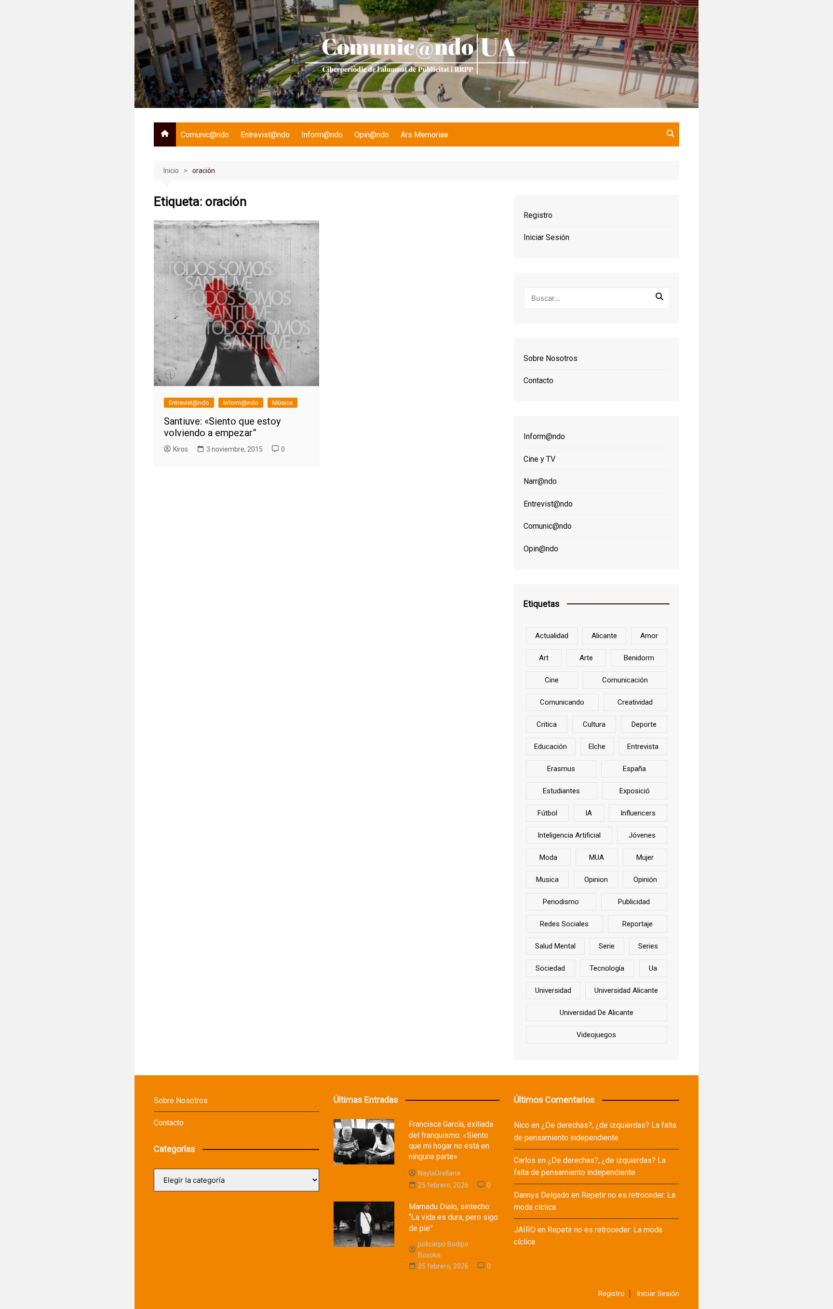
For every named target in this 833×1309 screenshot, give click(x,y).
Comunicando (562, 702)
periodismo (561, 901)
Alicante (604, 635)
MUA (596, 857)
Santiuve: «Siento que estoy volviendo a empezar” (222, 427)
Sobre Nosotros (551, 358)
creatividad (635, 702)
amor (649, 635)
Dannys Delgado (541, 1195)
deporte (644, 724)
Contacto (538, 380)
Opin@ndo (371, 134)
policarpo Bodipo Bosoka (443, 1249)
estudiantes (561, 791)
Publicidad (634, 901)
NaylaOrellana (439, 1173)
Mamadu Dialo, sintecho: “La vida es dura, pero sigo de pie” (453, 1217)
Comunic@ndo (205, 134)
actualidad (551, 635)
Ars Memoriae (424, 134)
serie (607, 946)
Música (282, 402)
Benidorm (639, 658)
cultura (594, 724)
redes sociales (564, 924)
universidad (553, 990)
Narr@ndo (540, 481)
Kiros (180, 449)
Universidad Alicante (626, 990)
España (634, 768)
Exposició (634, 791)
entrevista (642, 746)
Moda (548, 857)
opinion (596, 879)
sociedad (550, 968)
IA (588, 813)
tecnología (607, 968)
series (648, 946)
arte (586, 658)
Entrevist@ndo (265, 134)
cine (552, 680)
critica (547, 724)
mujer (645, 857)
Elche (597, 746)
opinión (645, 879)
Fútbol (547, 813)
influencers (638, 813)
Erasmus (561, 768)
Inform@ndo (322, 134)
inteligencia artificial (569, 835)
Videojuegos (596, 1034)
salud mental (555, 946)
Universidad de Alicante (596, 1012)
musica (547, 879)
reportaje (637, 924)
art (544, 658)
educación (550, 746)
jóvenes (642, 835)
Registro (538, 215)
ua (653, 968)
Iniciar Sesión (546, 237)
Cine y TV (539, 459)
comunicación (625, 680)
